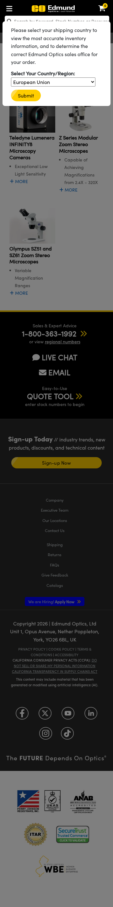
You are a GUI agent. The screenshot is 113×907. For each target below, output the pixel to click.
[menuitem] (11, 7)
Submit (26, 95)
